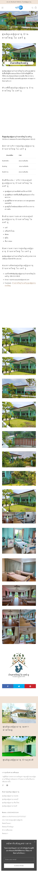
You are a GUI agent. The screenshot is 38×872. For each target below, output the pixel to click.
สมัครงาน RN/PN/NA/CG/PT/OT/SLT (14, 817)
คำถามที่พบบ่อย (7, 830)
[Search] (32, 7)
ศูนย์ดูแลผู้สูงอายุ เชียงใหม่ (10, 803)
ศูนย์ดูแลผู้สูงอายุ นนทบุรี (10, 799)
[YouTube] (7, 785)
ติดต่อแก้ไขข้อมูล (7, 827)
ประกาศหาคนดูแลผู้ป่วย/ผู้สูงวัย (12, 820)
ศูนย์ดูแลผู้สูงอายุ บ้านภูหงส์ (18, 760)
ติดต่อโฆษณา (6, 823)
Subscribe (19, 866)
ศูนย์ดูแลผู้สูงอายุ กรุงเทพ (10, 796)
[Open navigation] (2, 7)
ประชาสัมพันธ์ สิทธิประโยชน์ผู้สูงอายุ (19, 2)
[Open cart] (35, 7)
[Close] (34, 841)
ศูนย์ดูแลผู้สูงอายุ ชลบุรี (9, 806)
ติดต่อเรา (5, 833)
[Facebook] (3, 785)
